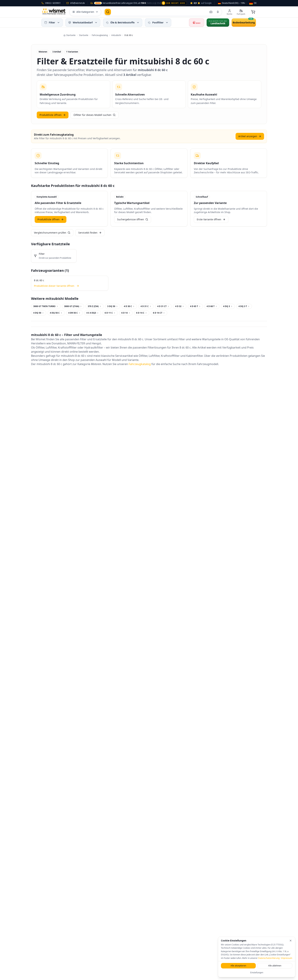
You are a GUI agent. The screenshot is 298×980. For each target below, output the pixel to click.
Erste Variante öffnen (209, 219)
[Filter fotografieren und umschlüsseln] (211, 12)
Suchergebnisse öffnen (130, 219)
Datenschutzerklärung (269, 958)
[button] (58, 22)
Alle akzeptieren (238, 965)
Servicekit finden (87, 232)
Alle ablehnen (274, 965)
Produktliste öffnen (50, 115)
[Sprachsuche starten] (218, 12)
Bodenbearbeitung (244, 22)
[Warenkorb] (253, 11)
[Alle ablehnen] (290, 940)
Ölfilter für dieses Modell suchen (92, 115)
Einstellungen (256, 972)
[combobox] (232, 3)
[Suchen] (108, 12)
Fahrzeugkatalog (140, 364)
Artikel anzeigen (247, 136)
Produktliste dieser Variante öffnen (54, 285)
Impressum (286, 958)
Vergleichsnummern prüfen (50, 232)
